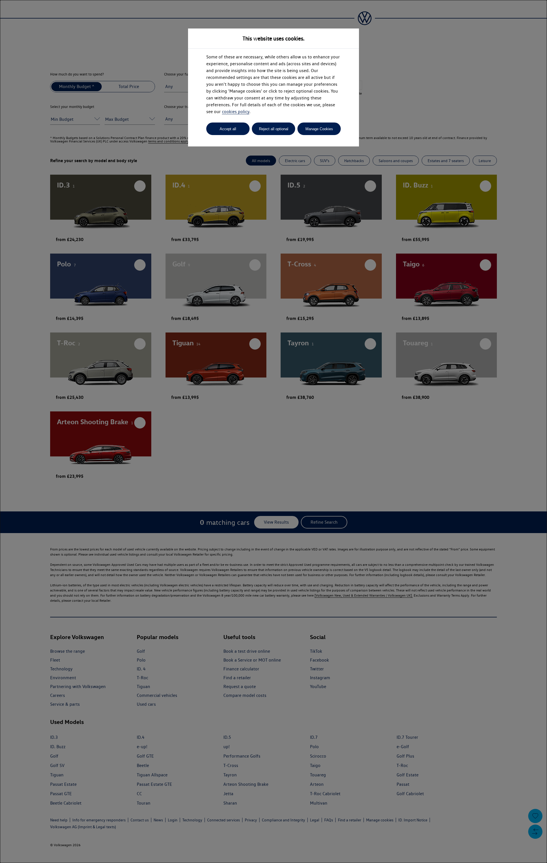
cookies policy (235, 111)
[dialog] (273, 431)
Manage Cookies (319, 129)
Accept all (228, 129)
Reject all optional (273, 129)
